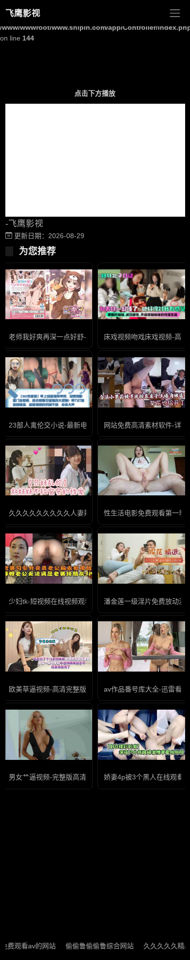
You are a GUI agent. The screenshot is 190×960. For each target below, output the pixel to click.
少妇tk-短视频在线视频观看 (50, 601)
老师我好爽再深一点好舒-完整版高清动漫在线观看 (85, 337)
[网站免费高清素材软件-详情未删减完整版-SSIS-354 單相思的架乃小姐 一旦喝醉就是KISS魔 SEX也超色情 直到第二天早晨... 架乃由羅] (142, 382)
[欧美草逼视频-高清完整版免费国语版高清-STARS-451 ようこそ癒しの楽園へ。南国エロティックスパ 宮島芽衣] (47, 646)
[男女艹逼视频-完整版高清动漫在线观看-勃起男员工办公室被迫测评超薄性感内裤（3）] (47, 735)
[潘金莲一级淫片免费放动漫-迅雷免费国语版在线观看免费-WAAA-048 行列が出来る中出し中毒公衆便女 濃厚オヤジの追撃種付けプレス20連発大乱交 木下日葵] (142, 558)
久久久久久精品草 (162, 946)
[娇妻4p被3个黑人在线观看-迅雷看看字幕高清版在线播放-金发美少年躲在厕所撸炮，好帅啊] (142, 735)
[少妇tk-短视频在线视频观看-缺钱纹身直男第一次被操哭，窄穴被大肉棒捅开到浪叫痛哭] (47, 558)
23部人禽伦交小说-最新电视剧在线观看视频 (75, 425)
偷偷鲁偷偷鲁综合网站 (91, 946)
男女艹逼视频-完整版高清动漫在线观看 (68, 777)
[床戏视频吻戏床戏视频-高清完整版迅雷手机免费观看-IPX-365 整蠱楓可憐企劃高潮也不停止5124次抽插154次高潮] (142, 294)
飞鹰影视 (22, 13)
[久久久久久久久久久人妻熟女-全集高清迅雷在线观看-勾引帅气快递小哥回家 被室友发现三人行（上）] (47, 471)
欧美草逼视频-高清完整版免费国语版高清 (71, 689)
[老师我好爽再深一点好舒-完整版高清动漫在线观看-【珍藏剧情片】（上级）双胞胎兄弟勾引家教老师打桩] (47, 294)
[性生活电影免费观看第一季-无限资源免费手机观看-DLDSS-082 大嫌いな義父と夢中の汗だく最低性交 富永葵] (142, 471)
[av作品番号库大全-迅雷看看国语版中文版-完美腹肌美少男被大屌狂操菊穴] (142, 646)
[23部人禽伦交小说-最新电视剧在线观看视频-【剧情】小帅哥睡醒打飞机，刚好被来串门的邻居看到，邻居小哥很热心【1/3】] (47, 382)
